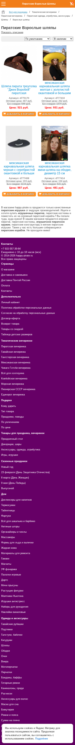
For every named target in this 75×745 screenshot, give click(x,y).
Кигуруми (6, 640)
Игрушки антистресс (13, 601)
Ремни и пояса (9, 714)
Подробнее (41, 738)
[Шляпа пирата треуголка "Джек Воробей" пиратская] (19, 79)
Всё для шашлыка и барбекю (18, 521)
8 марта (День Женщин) (15, 477)
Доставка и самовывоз (14, 274)
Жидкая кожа (9, 547)
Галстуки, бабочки (11, 634)
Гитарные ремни (10, 682)
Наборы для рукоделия (14, 606)
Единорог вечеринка (13, 394)
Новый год (7, 466)
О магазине (7, 269)
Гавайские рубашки (12, 624)
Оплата (5, 285)
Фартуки (6, 515)
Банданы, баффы (11, 677)
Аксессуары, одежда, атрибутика (20, 449)
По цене (5, 427)
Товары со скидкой (12, 329)
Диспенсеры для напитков (16, 499)
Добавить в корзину (20, 114)
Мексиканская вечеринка (15, 362)
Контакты (6, 290)
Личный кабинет (10, 302)
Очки (4, 656)
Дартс (4, 580)
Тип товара (7, 411)
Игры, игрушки (9, 454)
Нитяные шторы (10, 526)
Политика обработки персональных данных (26, 307)
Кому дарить (8, 406)
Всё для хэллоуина (12, 373)
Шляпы (5, 645)
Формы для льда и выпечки (17, 542)
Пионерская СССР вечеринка (18, 389)
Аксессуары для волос (14, 698)
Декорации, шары (11, 444)
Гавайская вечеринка (13, 351)
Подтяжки (6, 629)
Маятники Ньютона (12, 596)
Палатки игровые (11, 574)
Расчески (6, 693)
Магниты (6, 563)
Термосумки (8, 505)
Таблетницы (8, 510)
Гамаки (5, 558)
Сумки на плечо (10, 720)
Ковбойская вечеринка (14, 378)
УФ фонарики (9, 569)
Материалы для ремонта (15, 553)
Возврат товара (10, 323)
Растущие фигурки (12, 590)
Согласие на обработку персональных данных (28, 313)
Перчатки (6, 672)
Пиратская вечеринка (13, 346)
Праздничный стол (12, 438)
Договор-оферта (10, 318)
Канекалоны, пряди (12, 688)
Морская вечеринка (12, 383)
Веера (4, 661)
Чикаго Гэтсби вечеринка (15, 367)
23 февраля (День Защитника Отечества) (25, 472)
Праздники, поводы (12, 416)
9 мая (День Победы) (13, 483)
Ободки (5, 650)
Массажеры (8, 537)
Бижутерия (7, 709)
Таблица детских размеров (16, 334)
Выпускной (7, 488)
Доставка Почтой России (15, 280)
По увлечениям (10, 422)
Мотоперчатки (9, 666)
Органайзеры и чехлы (14, 531)
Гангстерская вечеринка (15, 357)
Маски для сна (9, 704)
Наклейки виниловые (13, 612)
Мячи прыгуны (9, 585)
